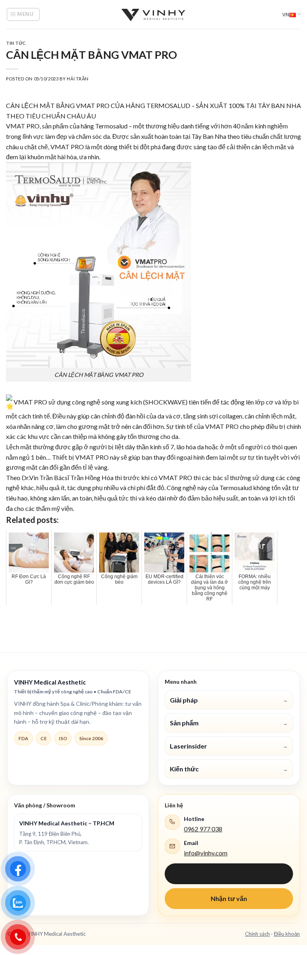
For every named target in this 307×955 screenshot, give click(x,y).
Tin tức (16, 43)
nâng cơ (43, 426)
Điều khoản (287, 934)
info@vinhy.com (205, 853)
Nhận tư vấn (229, 898)
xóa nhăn (18, 426)
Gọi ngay (229, 873)
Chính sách (257, 934)
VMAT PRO (93, 105)
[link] (84, 477)
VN (285, 14)
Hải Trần (77, 78)
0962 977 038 (203, 829)
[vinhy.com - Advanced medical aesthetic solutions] (153, 14)
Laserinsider (229, 746)
